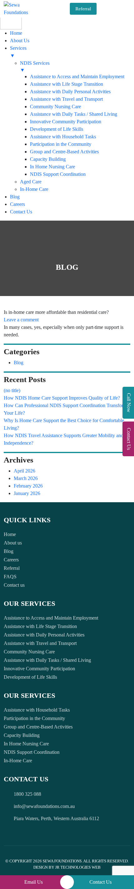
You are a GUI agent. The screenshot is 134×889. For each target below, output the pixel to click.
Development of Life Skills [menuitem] (56, 129)
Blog (18, 362)
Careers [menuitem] (17, 204)
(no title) (12, 390)
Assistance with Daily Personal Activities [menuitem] (70, 91)
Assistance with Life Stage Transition (40, 626)
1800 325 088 (27, 794)
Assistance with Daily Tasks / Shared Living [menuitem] (73, 114)
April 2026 (24, 470)
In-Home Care (18, 760)
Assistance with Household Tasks (37, 710)
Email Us (33, 882)
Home (10, 534)
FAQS (10, 576)
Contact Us (100, 882)
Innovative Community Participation (39, 668)
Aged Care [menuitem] (30, 181)
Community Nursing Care (29, 651)
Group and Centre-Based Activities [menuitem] (64, 151)
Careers (11, 559)
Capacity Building (22, 735)
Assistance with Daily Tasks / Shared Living (47, 660)
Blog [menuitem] (15, 196)
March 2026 (26, 478)
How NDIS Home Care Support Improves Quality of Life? (62, 398)
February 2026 (28, 485)
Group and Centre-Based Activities (38, 726)
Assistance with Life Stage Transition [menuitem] (66, 84)
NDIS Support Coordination (32, 752)
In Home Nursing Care (26, 743)
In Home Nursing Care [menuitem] (52, 166)
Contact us (14, 585)
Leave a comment (21, 319)
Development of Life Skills (30, 677)
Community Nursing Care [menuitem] (55, 106)
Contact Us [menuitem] (21, 211)
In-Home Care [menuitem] (34, 189)
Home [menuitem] (16, 33)
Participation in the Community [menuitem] (60, 144)
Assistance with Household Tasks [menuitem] (63, 136)
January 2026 (27, 493)
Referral (83, 8)
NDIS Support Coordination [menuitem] (58, 174)
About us (13, 542)
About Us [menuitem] (19, 40)
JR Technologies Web (78, 867)
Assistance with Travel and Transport (40, 643)
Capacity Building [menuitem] (48, 159)
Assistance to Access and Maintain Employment (51, 618)
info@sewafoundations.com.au (44, 806)
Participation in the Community (34, 718)
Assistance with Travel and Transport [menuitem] (66, 99)
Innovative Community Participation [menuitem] (65, 121)
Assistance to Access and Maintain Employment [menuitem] (77, 76)
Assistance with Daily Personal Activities (44, 634)
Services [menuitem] (18, 51)
